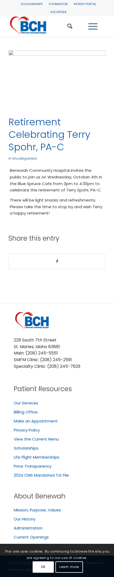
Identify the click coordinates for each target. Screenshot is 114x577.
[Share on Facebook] (57, 261)
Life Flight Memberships (36, 457)
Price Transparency (32, 466)
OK (43, 567)
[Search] (69, 26)
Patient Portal (85, 4)
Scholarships (32, 4)
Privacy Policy (27, 430)
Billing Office (26, 412)
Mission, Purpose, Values (37, 510)
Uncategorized (24, 158)
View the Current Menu (36, 439)
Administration (28, 528)
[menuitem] (31, 4)
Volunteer (58, 12)
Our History (24, 519)
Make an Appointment (36, 421)
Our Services (26, 403)
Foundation (58, 4)
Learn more (69, 567)
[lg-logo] (47, 26)
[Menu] (93, 26)
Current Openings (31, 537)
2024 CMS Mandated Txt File (41, 475)
